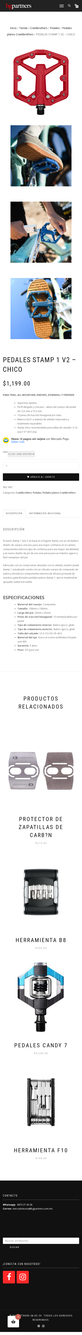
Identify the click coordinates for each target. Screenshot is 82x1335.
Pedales (55, 28)
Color (5, 452)
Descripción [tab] (14, 513)
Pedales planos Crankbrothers (59, 492)
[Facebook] (9, 1277)
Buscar (14, 1247)
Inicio (13, 28)
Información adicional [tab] (45, 513)
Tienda (23, 28)
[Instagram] (23, 1277)
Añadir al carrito (43, 477)
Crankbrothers (38, 28)
